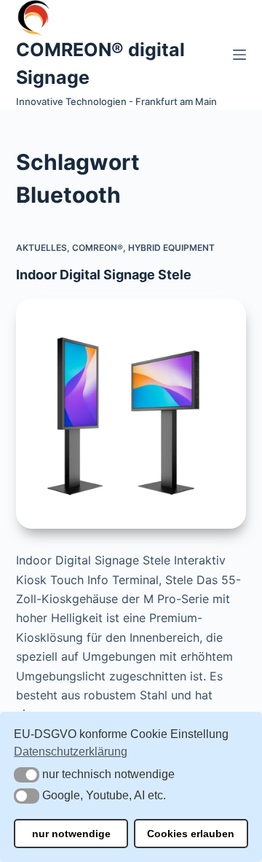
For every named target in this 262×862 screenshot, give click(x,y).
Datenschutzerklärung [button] (70, 751)
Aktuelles (41, 247)
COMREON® (97, 247)
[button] (26, 775)
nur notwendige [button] (71, 833)
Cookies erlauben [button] (190, 833)
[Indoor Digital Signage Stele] (131, 413)
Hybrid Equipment (171, 247)
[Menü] (239, 54)
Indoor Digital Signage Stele (103, 274)
